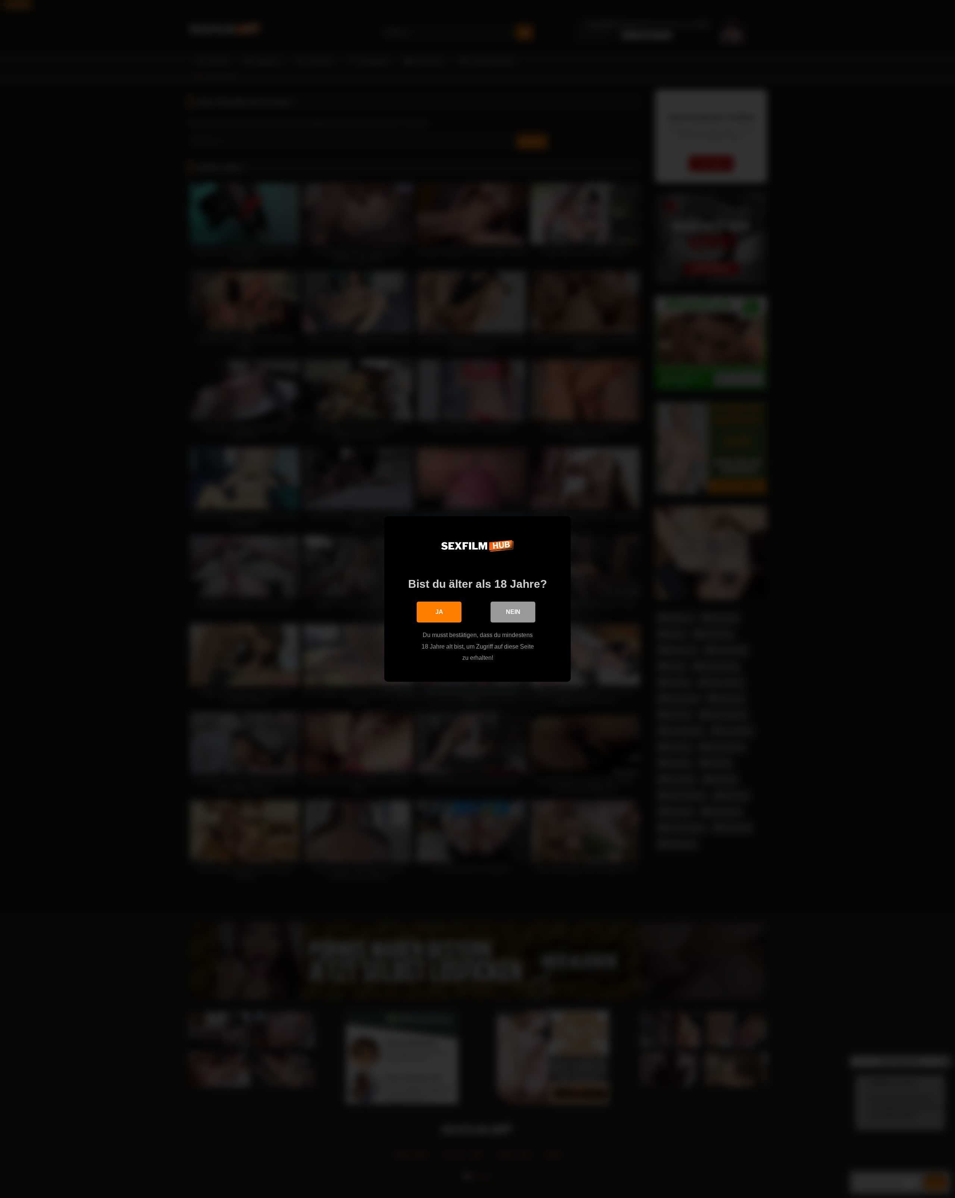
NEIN (513, 612)
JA (439, 612)
